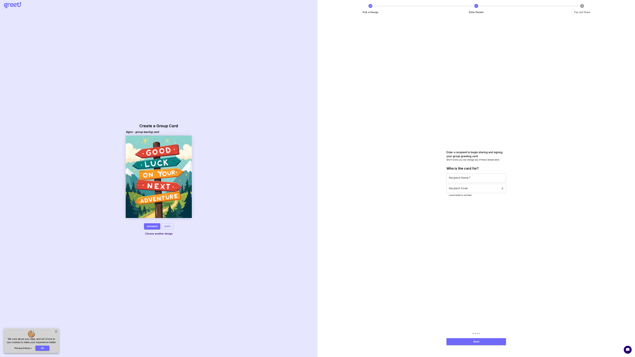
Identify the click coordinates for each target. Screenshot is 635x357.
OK (42, 348)
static (167, 226)
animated (152, 226)
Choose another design (159, 233)
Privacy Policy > (23, 348)
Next (476, 341)
